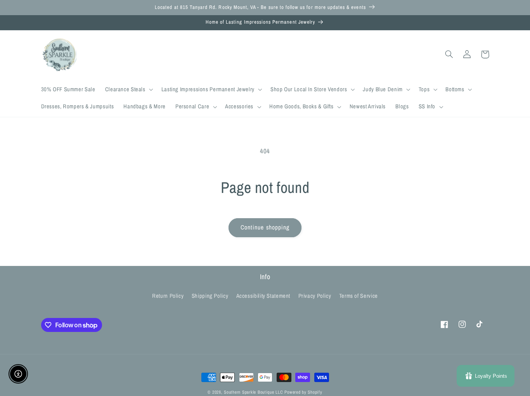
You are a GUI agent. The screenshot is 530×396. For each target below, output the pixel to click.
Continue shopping (265, 227)
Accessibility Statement (263, 296)
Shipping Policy (210, 296)
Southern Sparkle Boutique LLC (253, 392)
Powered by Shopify (303, 392)
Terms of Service (358, 296)
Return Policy (168, 296)
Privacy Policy (314, 296)
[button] (128, 89)
